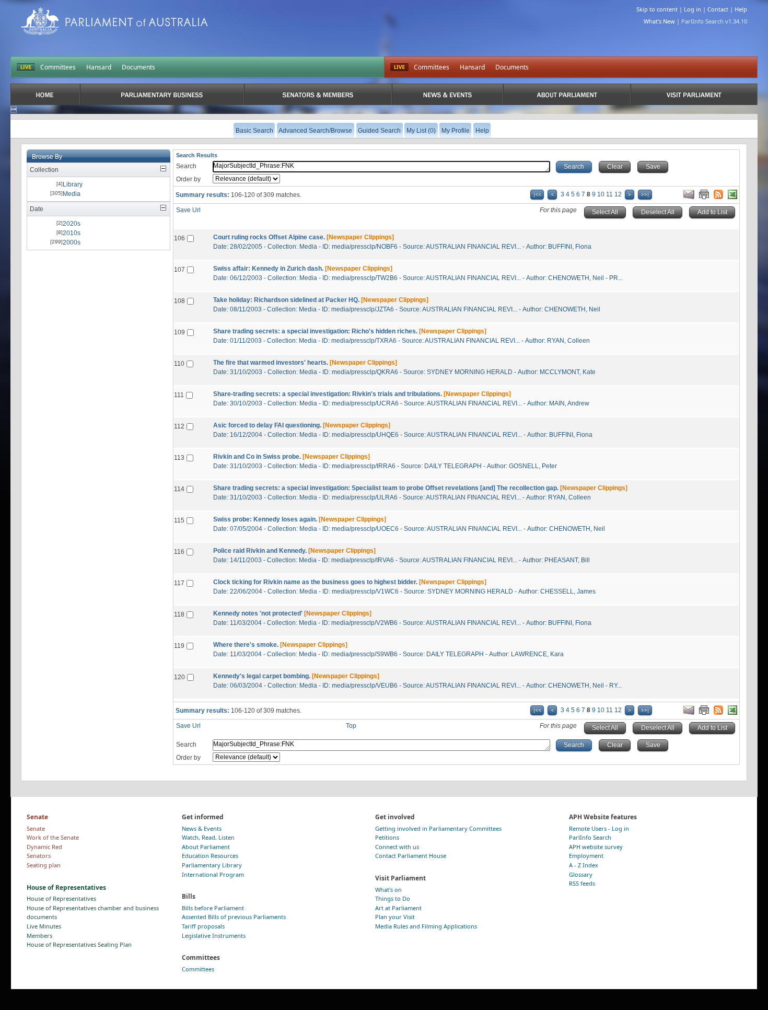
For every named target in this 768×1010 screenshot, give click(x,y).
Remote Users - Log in (599, 828)
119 (179, 645)
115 (179, 520)
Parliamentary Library (212, 865)
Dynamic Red (44, 847)
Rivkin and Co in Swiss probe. (257, 456)
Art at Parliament (398, 908)
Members (39, 935)
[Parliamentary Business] (162, 94)
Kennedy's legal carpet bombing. (261, 676)
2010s (71, 233)
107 (179, 269)
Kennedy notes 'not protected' (257, 613)
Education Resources (210, 856)
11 (609, 194)
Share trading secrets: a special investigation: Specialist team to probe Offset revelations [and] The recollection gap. (385, 488)
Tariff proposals (203, 926)
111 (179, 395)
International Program (213, 874)
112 (179, 426)
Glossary (580, 874)
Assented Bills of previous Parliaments (234, 917)
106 (179, 238)
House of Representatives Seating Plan (79, 944)
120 (179, 677)
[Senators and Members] (318, 94)
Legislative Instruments (214, 935)
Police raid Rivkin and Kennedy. (260, 550)
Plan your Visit (395, 917)
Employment (586, 856)
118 (179, 614)
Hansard (98, 67)
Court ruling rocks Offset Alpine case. (269, 237)
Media (71, 194)
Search (186, 166)
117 (179, 583)
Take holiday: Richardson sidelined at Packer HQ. (286, 300)
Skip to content (657, 9)
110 (179, 363)
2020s (71, 223)
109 (179, 332)
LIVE (26, 67)
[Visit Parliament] (694, 94)
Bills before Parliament (213, 908)
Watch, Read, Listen (208, 837)
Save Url (188, 210)
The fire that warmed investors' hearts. (270, 362)
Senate (36, 828)
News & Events (202, 828)
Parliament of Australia (114, 21)
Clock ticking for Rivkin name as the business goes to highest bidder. (315, 582)
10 (600, 194)
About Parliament (206, 847)
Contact (717, 9)
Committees (58, 67)
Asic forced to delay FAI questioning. (267, 425)
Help (741, 9)
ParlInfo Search (590, 837)
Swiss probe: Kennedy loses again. (265, 519)
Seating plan (44, 865)
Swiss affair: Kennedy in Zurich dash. (268, 268)
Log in (692, 9)
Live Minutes (44, 926)
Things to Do (392, 898)
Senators (39, 856)
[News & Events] (447, 94)
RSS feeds (582, 883)
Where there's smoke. (245, 644)
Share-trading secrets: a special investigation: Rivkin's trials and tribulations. (327, 394)
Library (73, 184)
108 (179, 301)
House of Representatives (61, 898)
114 (179, 489)
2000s (71, 242)
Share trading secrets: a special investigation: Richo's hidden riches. (315, 331)
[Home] (45, 94)
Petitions (387, 837)
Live (399, 67)
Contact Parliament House (410, 856)
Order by (188, 179)
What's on (388, 889)
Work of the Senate (53, 837)
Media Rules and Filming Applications (426, 926)
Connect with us (397, 847)
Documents (138, 67)
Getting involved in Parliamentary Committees (438, 828)
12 (618, 194)
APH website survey (596, 847)
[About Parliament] (567, 94)
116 (179, 551)
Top (351, 725)
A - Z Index (583, 865)
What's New (659, 21)
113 (179, 457)
